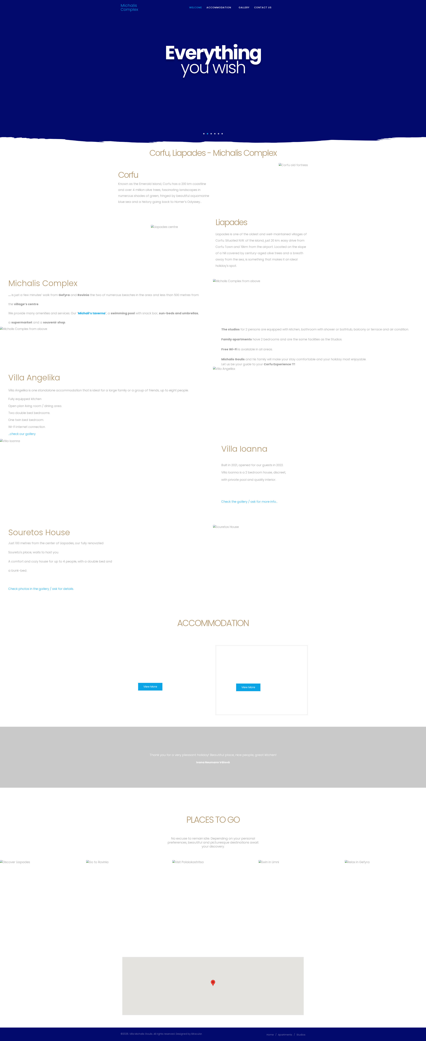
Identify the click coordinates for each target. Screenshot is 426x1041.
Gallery (244, 7)
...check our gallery (22, 434)
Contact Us (262, 7)
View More (150, 687)
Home (270, 1034)
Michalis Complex (129, 7)
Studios (301, 1034)
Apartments (285, 1034)
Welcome (195, 7)
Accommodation (219, 7)
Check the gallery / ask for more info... (249, 501)
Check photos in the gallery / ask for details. (41, 589)
